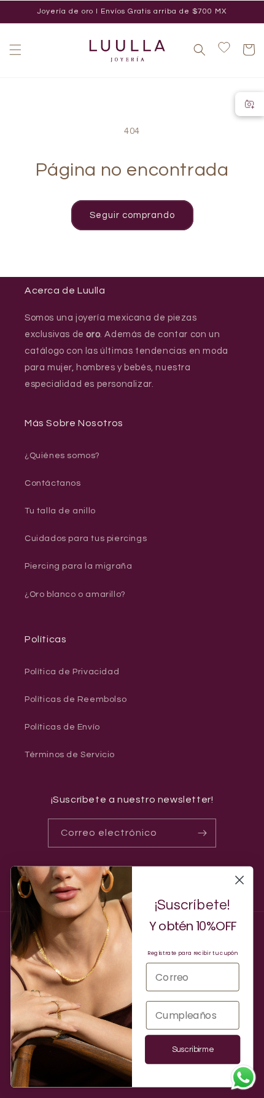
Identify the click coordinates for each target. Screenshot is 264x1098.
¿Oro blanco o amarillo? (75, 594)
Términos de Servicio (70, 754)
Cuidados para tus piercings (86, 538)
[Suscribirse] (201, 833)
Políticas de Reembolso (75, 699)
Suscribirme (193, 1050)
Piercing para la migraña (78, 566)
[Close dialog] (239, 880)
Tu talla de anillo (60, 511)
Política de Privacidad (72, 672)
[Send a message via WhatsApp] (243, 1077)
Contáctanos (53, 483)
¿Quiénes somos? (62, 455)
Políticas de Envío (62, 727)
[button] (15, 49)
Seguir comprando (132, 215)
